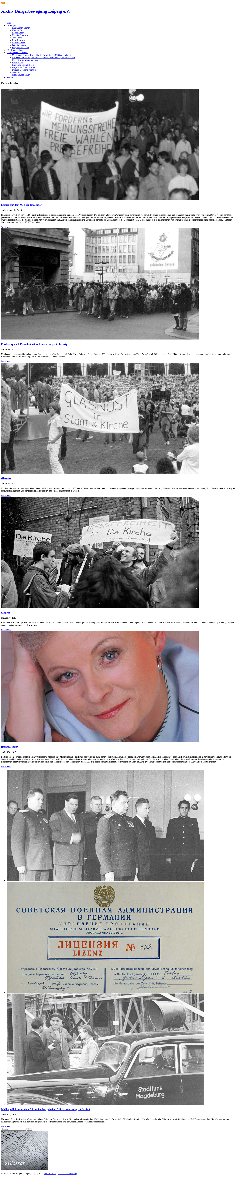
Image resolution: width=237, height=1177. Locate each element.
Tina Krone (17, 38)
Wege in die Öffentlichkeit (23, 67)
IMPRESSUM (50, 1173)
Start (9, 23)
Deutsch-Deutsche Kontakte (24, 70)
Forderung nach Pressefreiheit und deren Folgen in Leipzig (34, 344)
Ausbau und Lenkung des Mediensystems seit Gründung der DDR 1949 (43, 57)
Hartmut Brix (18, 30)
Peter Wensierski (19, 45)
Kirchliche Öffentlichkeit (23, 65)
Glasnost (16, 72)
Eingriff (5, 612)
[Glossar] (24, 1169)
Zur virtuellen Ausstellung (18, 52)
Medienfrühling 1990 (21, 75)
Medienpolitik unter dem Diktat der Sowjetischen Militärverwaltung (41, 55)
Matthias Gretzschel (20, 35)
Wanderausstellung (15, 50)
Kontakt (10, 77)
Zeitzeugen (11, 25)
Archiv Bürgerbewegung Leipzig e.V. (35, 11)
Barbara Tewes (18, 42)
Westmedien (17, 62)
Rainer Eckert (18, 33)
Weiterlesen (6, 227)
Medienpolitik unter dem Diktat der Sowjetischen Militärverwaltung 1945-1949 (45, 1109)
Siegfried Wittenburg (21, 47)
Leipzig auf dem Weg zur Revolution (21, 204)
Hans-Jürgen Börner (21, 28)
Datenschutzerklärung (67, 1173)
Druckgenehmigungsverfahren (25, 60)
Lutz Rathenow (19, 40)
